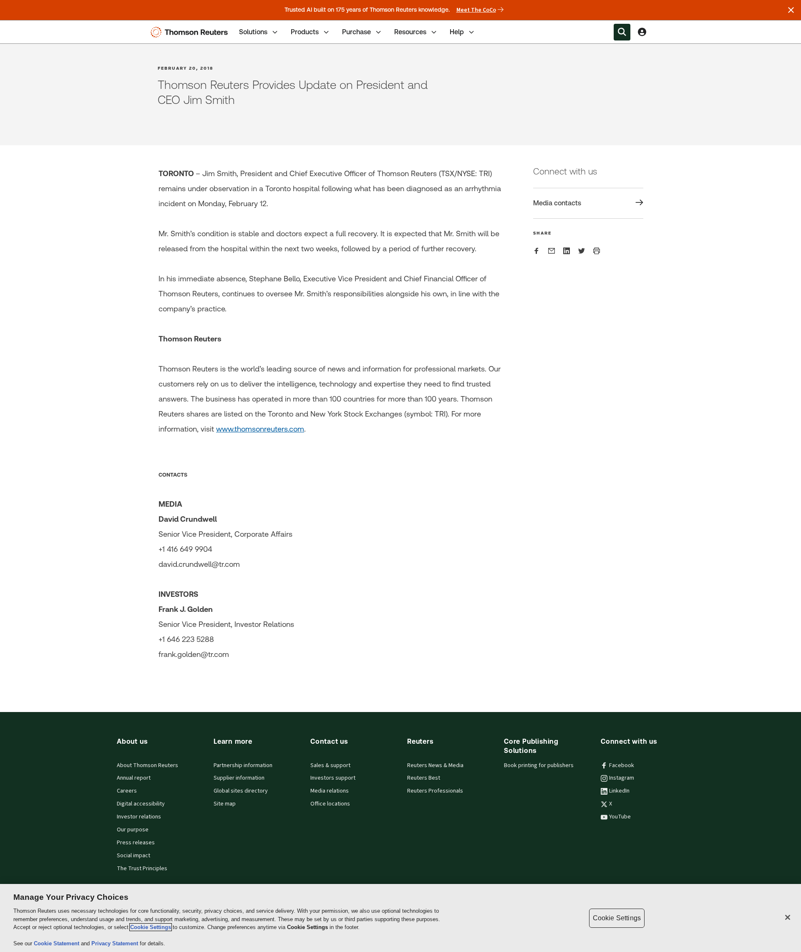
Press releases (136, 842)
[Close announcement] (791, 10)
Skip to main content (37, 27)
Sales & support (330, 765)
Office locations (330, 804)
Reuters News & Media (435, 765)
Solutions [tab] (253, 32)
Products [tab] (305, 32)
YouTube (620, 817)
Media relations (329, 791)
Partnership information (243, 765)
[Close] (787, 917)
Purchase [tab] (356, 32)
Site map (225, 804)
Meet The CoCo (476, 10)
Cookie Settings (150, 927)
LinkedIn (619, 791)
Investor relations (139, 817)
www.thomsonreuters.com (260, 428)
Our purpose (133, 829)
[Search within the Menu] (622, 32)
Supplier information (239, 778)
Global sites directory (241, 791)
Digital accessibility (141, 804)
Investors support (332, 778)
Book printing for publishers (539, 765)
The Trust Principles (142, 868)
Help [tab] (457, 32)
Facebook (621, 765)
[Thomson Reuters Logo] (191, 32)
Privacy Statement (115, 943)
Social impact (133, 855)
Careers (127, 791)
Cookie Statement (57, 943)
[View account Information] (642, 32)
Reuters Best (423, 778)
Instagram (621, 778)
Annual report (134, 778)
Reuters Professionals (435, 791)
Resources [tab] (410, 32)
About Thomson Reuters (147, 765)
